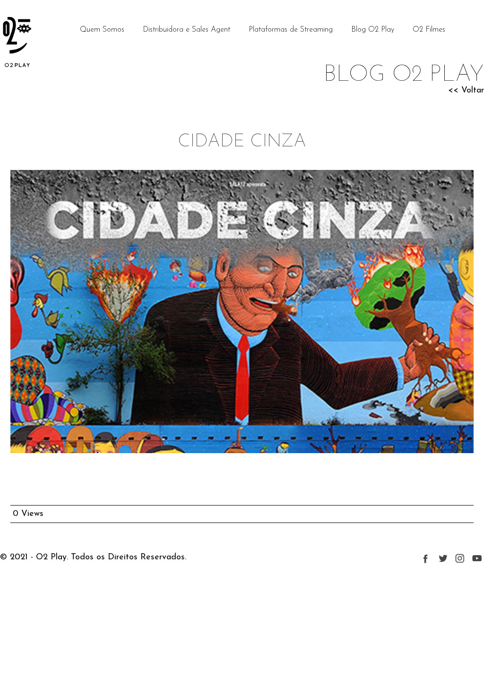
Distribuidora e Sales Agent (186, 30)
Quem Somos (102, 30)
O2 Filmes (429, 30)
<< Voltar (466, 90)
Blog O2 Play (372, 30)
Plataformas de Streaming (291, 30)
